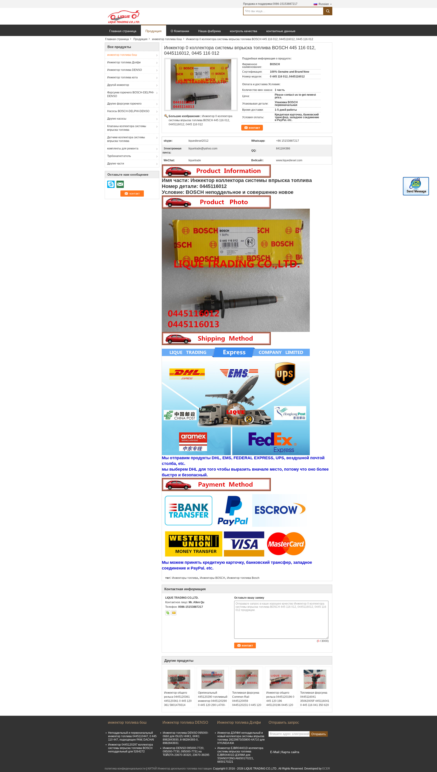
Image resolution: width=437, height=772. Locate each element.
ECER (326, 768)
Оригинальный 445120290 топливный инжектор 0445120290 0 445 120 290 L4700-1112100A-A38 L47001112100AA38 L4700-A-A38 (212, 705)
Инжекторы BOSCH (212, 578)
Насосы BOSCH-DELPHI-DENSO (128, 111)
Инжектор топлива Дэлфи (124, 62)
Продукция (153, 31)
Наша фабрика (209, 31)
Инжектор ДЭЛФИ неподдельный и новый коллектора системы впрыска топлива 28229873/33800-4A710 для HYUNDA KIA (241, 738)
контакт (254, 127)
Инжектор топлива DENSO (124, 70)
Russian (324, 4)
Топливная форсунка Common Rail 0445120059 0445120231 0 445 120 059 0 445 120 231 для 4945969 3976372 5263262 (246, 705)
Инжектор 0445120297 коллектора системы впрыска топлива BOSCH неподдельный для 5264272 (130, 748)
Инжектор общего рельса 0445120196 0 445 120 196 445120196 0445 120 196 (280, 701)
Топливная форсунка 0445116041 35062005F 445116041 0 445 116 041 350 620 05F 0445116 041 (314, 701)
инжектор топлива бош (167, 39)
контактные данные (280, 31)
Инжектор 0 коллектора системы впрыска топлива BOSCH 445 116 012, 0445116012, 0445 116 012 (200, 120)
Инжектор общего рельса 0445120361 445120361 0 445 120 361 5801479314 (178, 699)
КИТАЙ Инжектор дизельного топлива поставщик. (180, 768)
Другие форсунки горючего (124, 103)
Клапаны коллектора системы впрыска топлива (126, 128)
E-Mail (274, 752)
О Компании (180, 31)
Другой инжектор (118, 85)
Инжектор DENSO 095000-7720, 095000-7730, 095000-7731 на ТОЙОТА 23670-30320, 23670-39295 (186, 751)
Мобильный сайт (282, 757)
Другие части (115, 163)
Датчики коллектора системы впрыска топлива (126, 139)
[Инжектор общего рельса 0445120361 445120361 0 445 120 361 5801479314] (179, 679)
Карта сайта (290, 752)
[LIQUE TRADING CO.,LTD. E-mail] (173, 612)
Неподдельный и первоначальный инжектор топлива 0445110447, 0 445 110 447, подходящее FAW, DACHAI (132, 736)
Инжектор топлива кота (122, 77)
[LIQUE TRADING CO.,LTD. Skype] (167, 612)
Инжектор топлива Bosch (243, 578)
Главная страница (122, 31)
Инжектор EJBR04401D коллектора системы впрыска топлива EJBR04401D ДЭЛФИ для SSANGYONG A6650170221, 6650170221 (240, 754)
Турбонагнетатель (119, 156)
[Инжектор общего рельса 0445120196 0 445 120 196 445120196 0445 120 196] (281, 679)
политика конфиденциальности (125, 768)
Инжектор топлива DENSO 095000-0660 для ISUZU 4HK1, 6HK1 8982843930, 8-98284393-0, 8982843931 (185, 738)
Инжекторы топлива (185, 578)
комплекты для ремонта (122, 148)
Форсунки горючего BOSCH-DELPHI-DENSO (130, 94)
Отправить (318, 734)
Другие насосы (116, 118)
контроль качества (243, 31)
